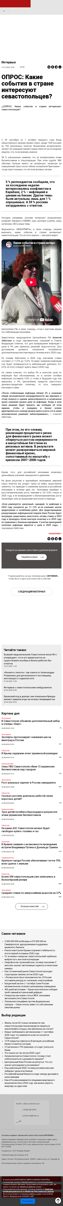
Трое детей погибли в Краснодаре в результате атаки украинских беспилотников (29, 813)
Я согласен (27, 1201)
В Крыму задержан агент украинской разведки (29, 753)
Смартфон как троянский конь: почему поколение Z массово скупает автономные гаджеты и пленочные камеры (31, 965)
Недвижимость (8, 858)
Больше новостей (30, 906)
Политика (5, 842)
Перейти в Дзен (30, 557)
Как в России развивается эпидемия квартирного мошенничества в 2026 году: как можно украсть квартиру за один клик (30, 1083)
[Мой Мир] (59, 67)
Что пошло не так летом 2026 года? (22, 1053)
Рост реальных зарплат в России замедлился (29, 782)
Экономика (6, 718)
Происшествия (7, 764)
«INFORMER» (52, 576)
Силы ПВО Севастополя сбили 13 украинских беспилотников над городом (28, 768)
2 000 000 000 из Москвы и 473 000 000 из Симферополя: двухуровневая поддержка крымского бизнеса (26, 944)
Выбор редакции (14, 1015)
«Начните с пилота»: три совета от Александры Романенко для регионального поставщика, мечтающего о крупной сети (29, 675)
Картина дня (10, 713)
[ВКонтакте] (48, 67)
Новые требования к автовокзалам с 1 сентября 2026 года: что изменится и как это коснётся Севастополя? (29, 1035)
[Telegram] (56, 67)
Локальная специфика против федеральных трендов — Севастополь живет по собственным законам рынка (29, 1004)
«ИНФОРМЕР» (54, 533)
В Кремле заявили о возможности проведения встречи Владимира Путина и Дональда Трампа (30, 846)
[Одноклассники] (52, 67)
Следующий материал (31, 591)
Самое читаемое (13, 933)
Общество (5, 751)
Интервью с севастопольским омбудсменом (28, 687)
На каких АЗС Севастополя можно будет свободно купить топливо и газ (26, 830)
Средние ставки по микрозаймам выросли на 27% (31, 892)
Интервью (9, 62)
